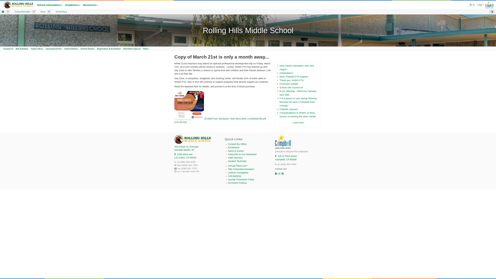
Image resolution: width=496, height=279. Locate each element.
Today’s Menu (37, 49)
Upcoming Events (54, 49)
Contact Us (8, 49)
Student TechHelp (237, 161)
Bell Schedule (22, 49)
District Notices (88, 49)
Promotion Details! (289, 84)
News (43, 12)
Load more (298, 122)
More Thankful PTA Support (294, 76)
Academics (72, 5)
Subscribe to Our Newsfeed (242, 154)
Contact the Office (237, 144)
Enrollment (233, 147)
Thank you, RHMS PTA (292, 80)
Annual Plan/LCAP (237, 166)
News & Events (236, 151)
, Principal (186, 146)
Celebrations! (286, 73)
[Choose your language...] (492, 12)
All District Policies (237, 183)
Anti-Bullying (234, 176)
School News (61, 12)
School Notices (71, 49)
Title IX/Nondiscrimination (241, 169)
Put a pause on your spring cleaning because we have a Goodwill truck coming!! (298, 102)
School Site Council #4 (291, 87)
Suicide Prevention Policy (241, 179)
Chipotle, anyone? (289, 109)
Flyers (146, 49)
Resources (89, 5)
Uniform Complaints (238, 172)
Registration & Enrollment (109, 49)
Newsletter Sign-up (132, 49)
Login (480, 5)
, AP (184, 150)
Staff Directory (235, 157)
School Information (49, 5)
